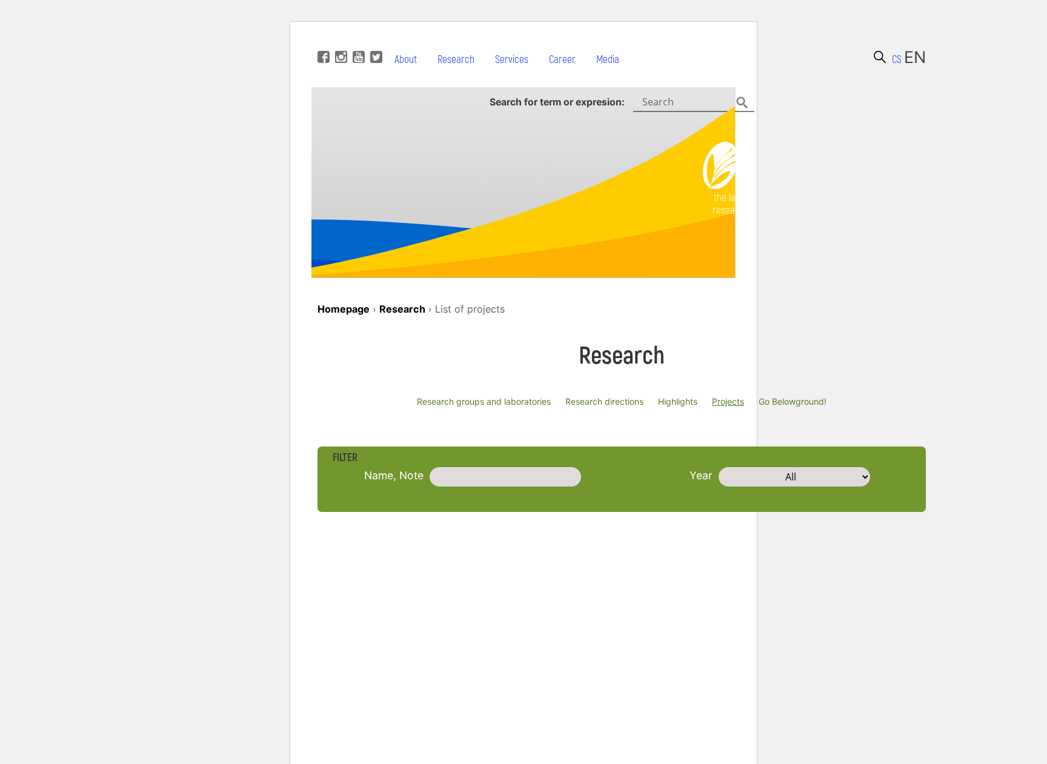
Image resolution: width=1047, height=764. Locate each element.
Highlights (677, 401)
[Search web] (880, 57)
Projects (728, 401)
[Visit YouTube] (357, 39)
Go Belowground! (792, 401)
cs (897, 59)
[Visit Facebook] (322, 39)
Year (701, 475)
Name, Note (394, 475)
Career (562, 59)
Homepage (343, 309)
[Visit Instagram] (339, 39)
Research (455, 59)
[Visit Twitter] (374, 39)
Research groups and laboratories (484, 401)
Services (511, 59)
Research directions (604, 401)
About (405, 59)
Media (607, 59)
